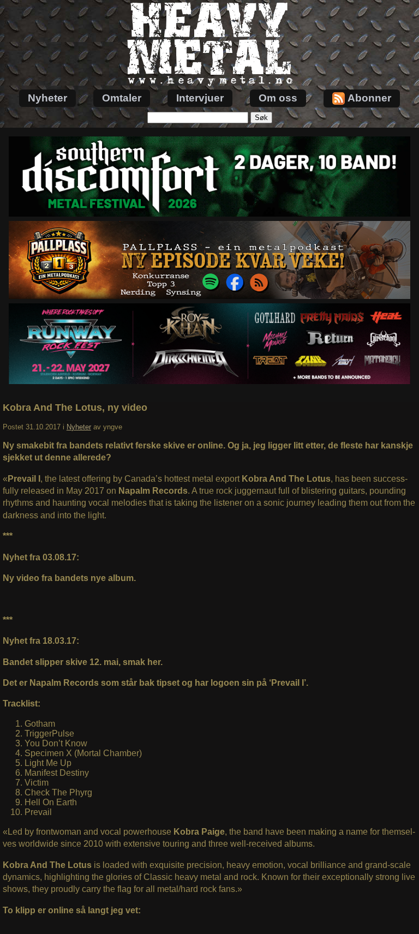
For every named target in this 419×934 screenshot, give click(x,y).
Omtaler (121, 98)
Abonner (369, 98)
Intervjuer (200, 98)
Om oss (278, 98)
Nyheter (47, 98)
